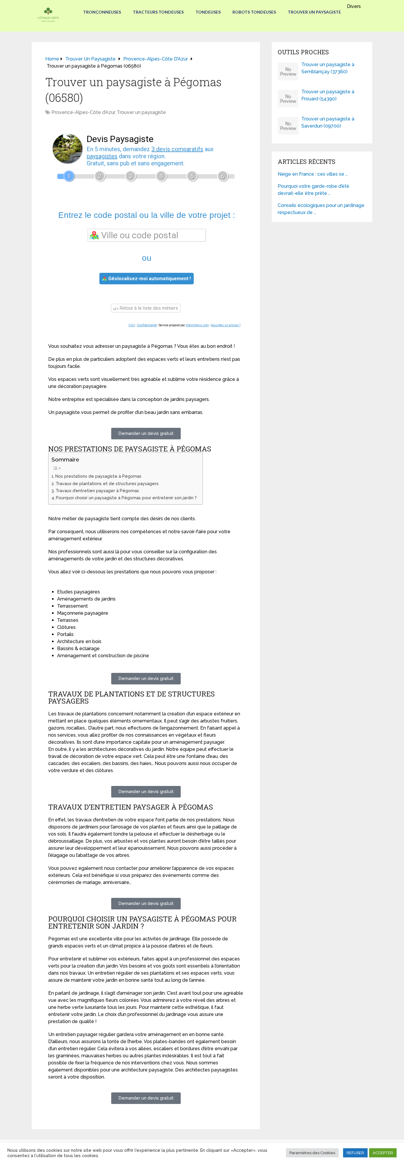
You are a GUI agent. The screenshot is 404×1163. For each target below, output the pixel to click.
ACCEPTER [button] (383, 1153)
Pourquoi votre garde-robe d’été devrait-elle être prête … (313, 189)
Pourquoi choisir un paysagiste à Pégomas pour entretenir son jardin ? (126, 497)
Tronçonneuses (102, 11)
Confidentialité (147, 325)
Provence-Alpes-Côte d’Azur (83, 112)
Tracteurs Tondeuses (158, 11)
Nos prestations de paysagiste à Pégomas (98, 476)
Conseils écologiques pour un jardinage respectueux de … (321, 209)
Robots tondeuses (254, 11)
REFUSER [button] (355, 1153)
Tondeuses (208, 11)
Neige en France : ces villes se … (313, 174)
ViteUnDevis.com (197, 325)
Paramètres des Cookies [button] (312, 1153)
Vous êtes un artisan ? (225, 325)
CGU (131, 325)
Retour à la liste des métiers (148, 308)
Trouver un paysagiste (314, 11)
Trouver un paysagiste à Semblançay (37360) (327, 68)
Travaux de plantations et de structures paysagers (107, 483)
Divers (354, 6)
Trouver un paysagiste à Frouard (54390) (327, 95)
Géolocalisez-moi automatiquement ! (149, 278)
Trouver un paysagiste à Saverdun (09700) (327, 122)
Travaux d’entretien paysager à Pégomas (97, 490)
